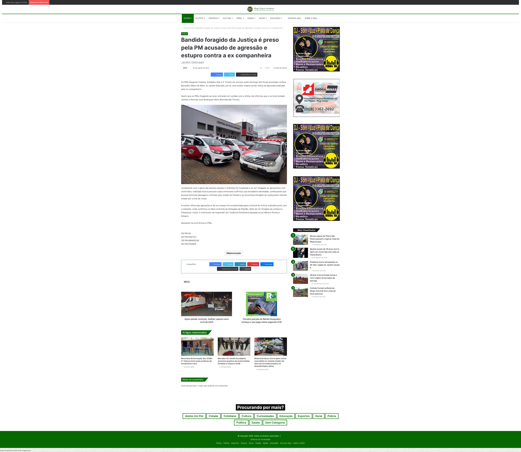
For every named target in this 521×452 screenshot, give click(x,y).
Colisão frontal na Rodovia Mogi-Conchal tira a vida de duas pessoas (323, 291)
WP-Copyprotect (25, 450)
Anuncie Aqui (294, 18)
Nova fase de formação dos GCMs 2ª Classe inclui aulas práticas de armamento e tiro (196, 361)
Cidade (250, 18)
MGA (185, 68)
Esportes (213, 18)
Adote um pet (194, 416)
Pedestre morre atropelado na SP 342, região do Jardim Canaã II (324, 265)
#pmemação (234, 253)
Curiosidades (265, 416)
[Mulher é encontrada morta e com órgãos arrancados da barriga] (300, 279)
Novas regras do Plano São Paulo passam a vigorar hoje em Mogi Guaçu (324, 239)
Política (199, 18)
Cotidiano (230, 416)
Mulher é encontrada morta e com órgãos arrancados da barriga (323, 278)
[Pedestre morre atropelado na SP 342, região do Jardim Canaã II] (300, 266)
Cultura (227, 18)
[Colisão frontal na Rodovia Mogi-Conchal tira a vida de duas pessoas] (300, 292)
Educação (275, 18)
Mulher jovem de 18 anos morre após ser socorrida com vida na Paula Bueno (324, 252)
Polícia (187, 18)
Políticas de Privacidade (260, 439)
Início (185, 28)
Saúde (262, 18)
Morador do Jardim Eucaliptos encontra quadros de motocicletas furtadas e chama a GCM (234, 361)
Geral (239, 18)
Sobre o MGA (311, 18)
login (201, 386)
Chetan (15, 450)
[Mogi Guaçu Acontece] (260, 9)
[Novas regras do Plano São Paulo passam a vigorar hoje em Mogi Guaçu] (300, 240)
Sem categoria (275, 422)
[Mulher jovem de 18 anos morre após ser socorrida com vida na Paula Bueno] (300, 253)
